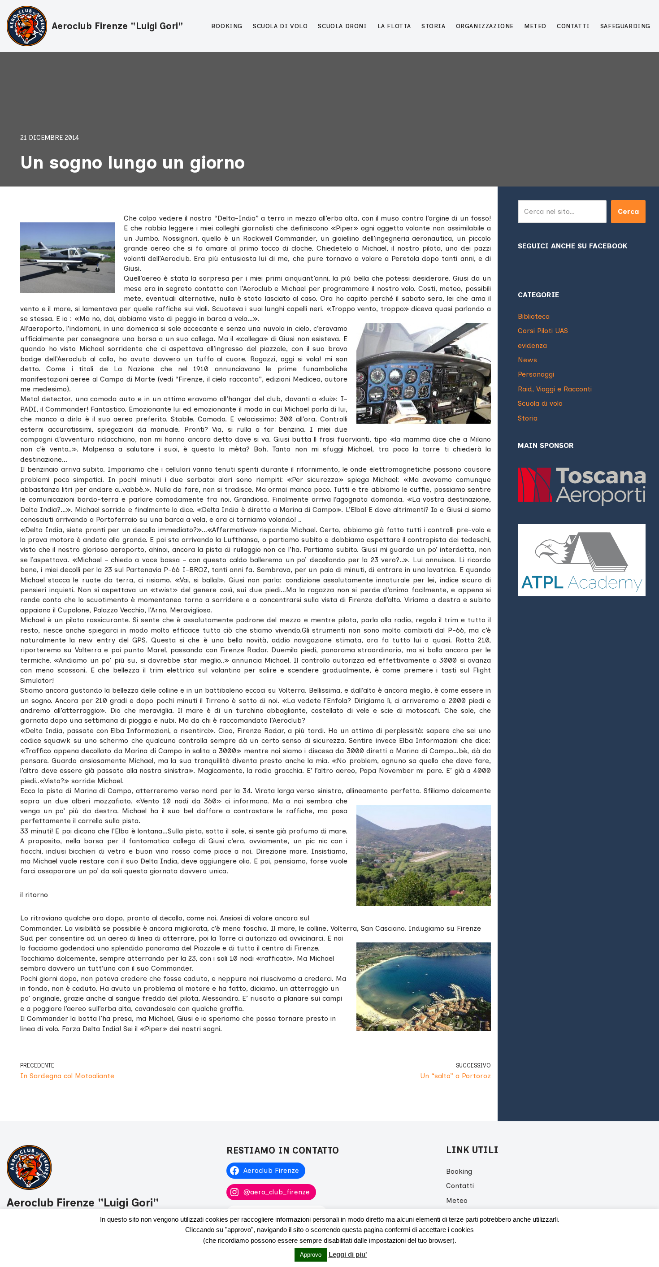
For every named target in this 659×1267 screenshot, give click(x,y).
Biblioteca (534, 316)
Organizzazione (485, 26)
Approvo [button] (310, 1254)
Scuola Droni (342, 26)
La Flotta (394, 26)
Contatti (573, 26)
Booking (227, 26)
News (527, 360)
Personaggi (536, 374)
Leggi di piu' (348, 1254)
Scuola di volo (280, 26)
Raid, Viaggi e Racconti (555, 389)
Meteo (535, 26)
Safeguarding (625, 26)
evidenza (532, 345)
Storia (433, 26)
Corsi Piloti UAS (543, 330)
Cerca (628, 211)
